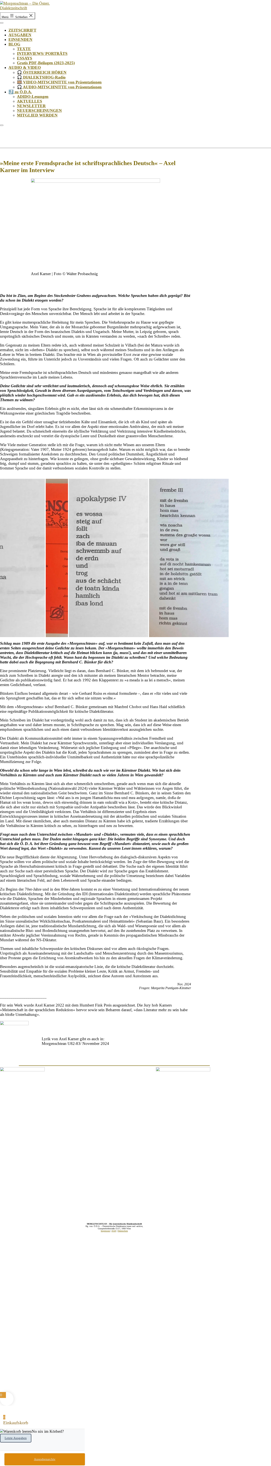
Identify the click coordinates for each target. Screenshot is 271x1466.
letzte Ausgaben (16, 1438)
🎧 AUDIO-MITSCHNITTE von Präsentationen (59, 87)
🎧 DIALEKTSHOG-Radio (41, 77)
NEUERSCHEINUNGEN (39, 110)
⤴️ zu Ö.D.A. (20, 92)
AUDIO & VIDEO (24, 67)
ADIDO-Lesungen (32, 96)
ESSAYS (24, 58)
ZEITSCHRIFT (22, 30)
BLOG (14, 44)
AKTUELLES (29, 101)
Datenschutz (123, 1231)
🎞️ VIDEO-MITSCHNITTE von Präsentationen (59, 82)
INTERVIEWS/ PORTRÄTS (42, 53)
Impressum (105, 1231)
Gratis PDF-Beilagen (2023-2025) (46, 63)
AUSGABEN (19, 35)
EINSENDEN (20, 39)
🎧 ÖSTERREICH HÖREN (41, 72)
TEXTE (24, 49)
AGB (114, 1231)
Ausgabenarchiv (44, 1459)
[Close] (1, 125)
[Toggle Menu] (1, 23)
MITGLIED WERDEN (37, 115)
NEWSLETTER (31, 106)
